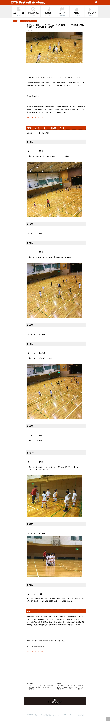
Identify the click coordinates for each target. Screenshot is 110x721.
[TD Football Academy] (52, 2)
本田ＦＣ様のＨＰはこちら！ (36, 117)
